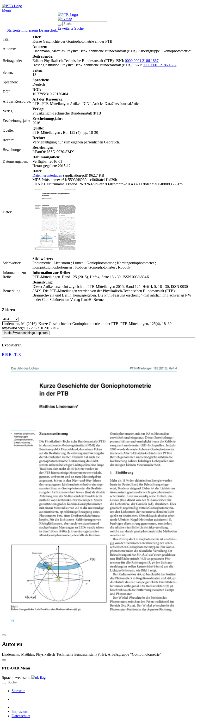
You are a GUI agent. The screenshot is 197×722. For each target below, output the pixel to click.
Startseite (13, 30)
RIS (5, 354)
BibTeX (15, 354)
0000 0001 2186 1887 (142, 61)
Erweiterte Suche (71, 28)
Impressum (29, 30)
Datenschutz (48, 30)
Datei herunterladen (47, 175)
